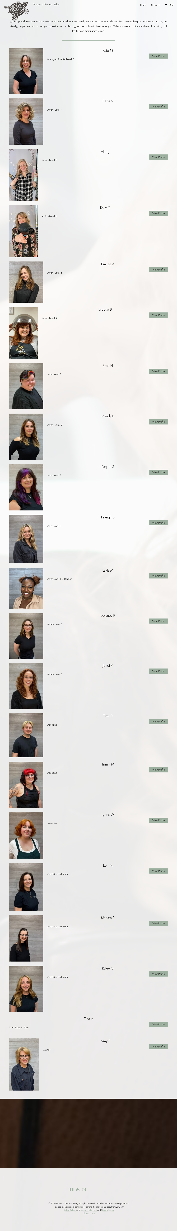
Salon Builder (70, 1210)
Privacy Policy (89, 1213)
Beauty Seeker (108, 1210)
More (171, 5)
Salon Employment (89, 1210)
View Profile (158, 56)
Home (143, 5)
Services (155, 5)
